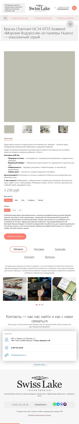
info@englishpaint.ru (63, 9)
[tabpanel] (14, 289)
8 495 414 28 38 (63, 7)
